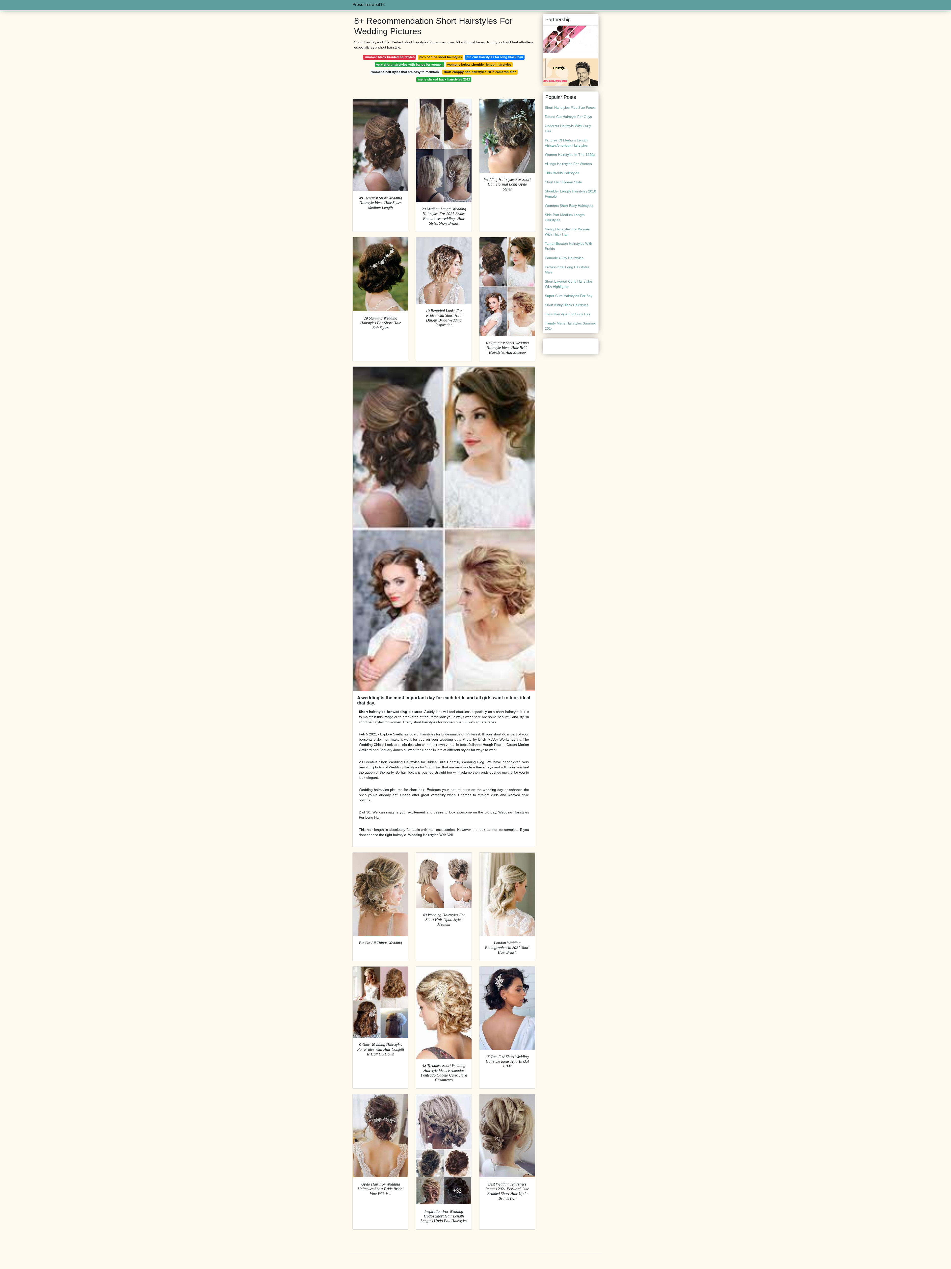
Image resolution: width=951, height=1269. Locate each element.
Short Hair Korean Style (563, 182)
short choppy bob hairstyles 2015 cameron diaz (479, 72)
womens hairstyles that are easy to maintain (405, 72)
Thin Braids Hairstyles (562, 173)
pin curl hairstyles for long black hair (494, 57)
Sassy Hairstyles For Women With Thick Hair (567, 231)
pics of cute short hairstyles (440, 57)
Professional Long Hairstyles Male (567, 269)
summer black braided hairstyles (389, 57)
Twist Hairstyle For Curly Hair (567, 314)
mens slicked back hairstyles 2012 (444, 79)
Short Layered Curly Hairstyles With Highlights (569, 284)
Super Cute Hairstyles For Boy (568, 296)
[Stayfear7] (570, 39)
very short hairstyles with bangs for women (409, 64)
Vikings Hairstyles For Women (568, 164)
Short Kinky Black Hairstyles (566, 305)
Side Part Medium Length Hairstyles (565, 217)
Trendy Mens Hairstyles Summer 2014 (570, 325)
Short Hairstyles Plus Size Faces (570, 107)
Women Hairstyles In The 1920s (570, 155)
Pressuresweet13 (368, 4)
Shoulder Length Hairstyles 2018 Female (570, 193)
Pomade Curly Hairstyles (564, 258)
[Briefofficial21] (570, 72)
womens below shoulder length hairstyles (479, 64)
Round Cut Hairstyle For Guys (568, 117)
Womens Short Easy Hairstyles (569, 206)
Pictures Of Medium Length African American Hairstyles (566, 142)
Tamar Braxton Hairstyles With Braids (568, 246)
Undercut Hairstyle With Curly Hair (568, 128)
